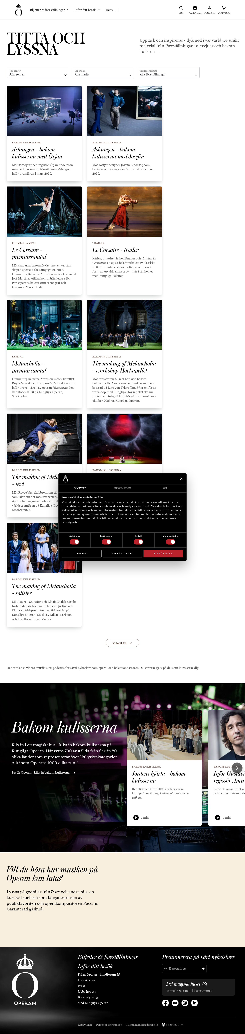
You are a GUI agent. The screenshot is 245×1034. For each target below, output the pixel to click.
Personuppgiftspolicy (109, 1024)
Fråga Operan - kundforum (97, 974)
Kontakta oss (86, 980)
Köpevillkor (85, 1024)
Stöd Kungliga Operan (93, 1003)
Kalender (195, 13)
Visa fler (120, 643)
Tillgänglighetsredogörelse (142, 1024)
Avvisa (81, 553)
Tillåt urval (122, 553)
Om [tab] (165, 488)
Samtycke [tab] (80, 488)
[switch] (106, 541)
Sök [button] (181, 13)
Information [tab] (122, 488)
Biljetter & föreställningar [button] (47, 10)
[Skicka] (203, 968)
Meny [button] (109, 10)
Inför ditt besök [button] (85, 10)
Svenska (172, 1024)
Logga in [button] (209, 13)
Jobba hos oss (87, 991)
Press (81, 986)
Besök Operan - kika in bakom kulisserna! (41, 772)
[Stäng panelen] (180, 479)
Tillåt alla (163, 553)
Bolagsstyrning (88, 997)
